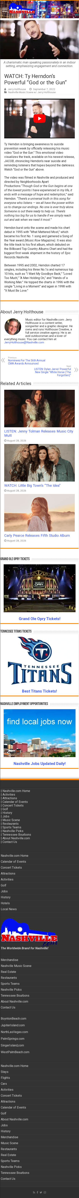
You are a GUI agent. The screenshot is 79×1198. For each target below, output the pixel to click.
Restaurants (10, 823)
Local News (9, 909)
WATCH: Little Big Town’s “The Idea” (32, 485)
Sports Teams (11, 827)
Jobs (5, 816)
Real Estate (8, 972)
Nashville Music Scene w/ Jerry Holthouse (32, 92)
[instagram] (44, 1192)
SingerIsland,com (12, 1045)
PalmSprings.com (12, 1038)
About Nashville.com (16, 838)
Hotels (5, 903)
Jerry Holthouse (17, 89)
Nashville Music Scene (16, 966)
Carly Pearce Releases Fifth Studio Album (37, 535)
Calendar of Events (15, 802)
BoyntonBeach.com (13, 1018)
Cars (4, 1084)
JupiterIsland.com (13, 1025)
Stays (4, 1072)
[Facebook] (37, 1192)
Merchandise (9, 960)
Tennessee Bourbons (16, 834)
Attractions (9, 798)
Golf (5, 809)
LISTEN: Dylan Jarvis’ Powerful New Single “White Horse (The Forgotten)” (52, 371)
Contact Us (9, 842)
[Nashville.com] (39, 9)
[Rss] (34, 1192)
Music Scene (11, 820)
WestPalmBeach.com (15, 1052)
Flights (5, 1078)
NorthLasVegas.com (14, 1032)
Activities (8, 794)
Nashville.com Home (16, 791)
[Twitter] (41, 1192)
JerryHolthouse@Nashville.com (24, 342)
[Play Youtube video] (39, 118)
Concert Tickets (13, 805)
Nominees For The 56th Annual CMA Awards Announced (26, 360)
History (7, 813)
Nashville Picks (12, 831)
